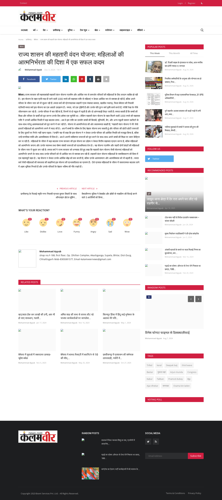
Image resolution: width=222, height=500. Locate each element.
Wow (127, 231)
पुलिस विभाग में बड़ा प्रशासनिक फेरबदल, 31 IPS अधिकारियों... (184, 96)
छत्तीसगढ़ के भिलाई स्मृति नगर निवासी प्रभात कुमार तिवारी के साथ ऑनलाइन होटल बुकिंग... (49, 195)
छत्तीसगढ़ (29, 39)
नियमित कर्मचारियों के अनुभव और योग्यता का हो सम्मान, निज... (183, 80)
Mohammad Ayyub (33, 69)
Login (180, 3)
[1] (202, 3)
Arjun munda (176, 372)
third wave (187, 365)
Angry (93, 231)
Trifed (149, 365)
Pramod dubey (175, 378)
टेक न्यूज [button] (84, 30)
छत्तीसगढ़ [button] (57, 30)
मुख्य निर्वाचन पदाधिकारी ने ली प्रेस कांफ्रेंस (182, 233)
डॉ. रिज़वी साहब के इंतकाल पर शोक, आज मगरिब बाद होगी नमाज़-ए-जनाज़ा (183, 64)
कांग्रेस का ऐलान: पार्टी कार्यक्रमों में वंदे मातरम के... (120, 469)
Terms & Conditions (175, 493)
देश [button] (44, 30)
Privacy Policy (194, 493)
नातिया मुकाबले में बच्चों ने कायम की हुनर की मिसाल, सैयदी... (181, 129)
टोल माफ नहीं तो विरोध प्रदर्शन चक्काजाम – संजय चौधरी (182, 219)
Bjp (188, 378)
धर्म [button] (34, 30)
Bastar (150, 372)
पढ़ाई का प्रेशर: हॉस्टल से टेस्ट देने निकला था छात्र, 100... (183, 267)
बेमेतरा (36, 39)
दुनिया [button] (70, 30)
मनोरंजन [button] (109, 30)
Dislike (43, 231)
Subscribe (195, 455)
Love (60, 231)
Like (26, 231)
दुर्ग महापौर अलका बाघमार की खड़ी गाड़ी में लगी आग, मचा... (183, 113)
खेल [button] (96, 30)
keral (159, 365)
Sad (110, 231)
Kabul (149, 378)
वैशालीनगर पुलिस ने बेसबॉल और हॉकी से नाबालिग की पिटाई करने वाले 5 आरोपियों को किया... (109, 195)
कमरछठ (166, 385)
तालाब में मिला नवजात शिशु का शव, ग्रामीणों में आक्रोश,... (118, 442)
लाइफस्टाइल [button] (125, 30)
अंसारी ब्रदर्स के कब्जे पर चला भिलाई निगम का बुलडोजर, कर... (183, 251)
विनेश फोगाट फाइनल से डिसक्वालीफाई (167, 333)
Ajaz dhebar (152, 385)
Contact (23, 3)
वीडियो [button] (140, 30)
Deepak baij (171, 365)
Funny (77, 231)
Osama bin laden (181, 385)
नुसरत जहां (161, 372)
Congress (191, 372)
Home (24, 30)
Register (191, 3)
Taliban (160, 378)
